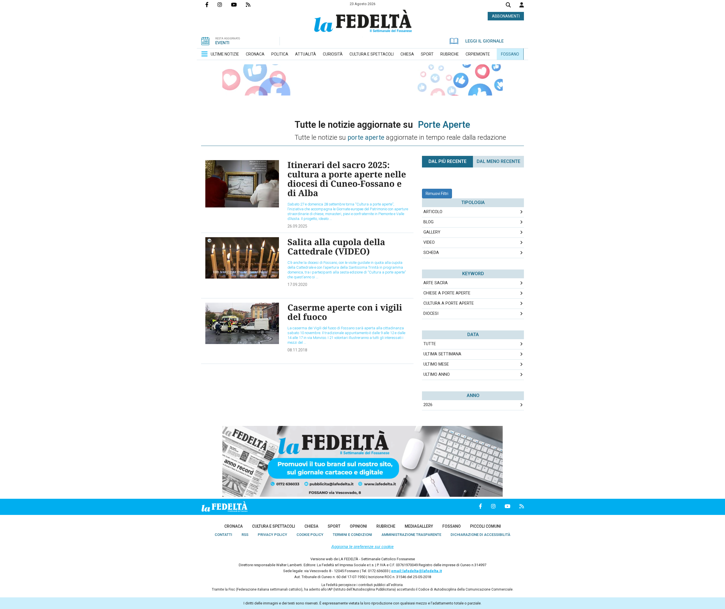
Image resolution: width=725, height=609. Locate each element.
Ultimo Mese (436, 364)
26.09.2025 (297, 226)
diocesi (430, 313)
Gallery (431, 232)
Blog (428, 222)
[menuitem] (225, 54)
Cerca (508, 5)
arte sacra (435, 283)
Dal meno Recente (498, 161)
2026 (427, 404)
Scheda (431, 252)
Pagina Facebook (211, 4)
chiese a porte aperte (446, 293)
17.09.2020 (297, 284)
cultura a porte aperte (448, 303)
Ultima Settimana (442, 354)
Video (429, 242)
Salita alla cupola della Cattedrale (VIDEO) (336, 246)
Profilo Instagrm (224, 4)
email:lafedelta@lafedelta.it (416, 571)
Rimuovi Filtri (437, 193)
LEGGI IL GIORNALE (484, 41)
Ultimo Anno (436, 374)
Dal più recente (447, 161)
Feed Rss (252, 4)
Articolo (432, 211)
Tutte (429, 343)
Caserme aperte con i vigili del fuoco (344, 312)
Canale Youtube (238, 4)
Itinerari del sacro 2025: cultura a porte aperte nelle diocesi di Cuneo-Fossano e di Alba (346, 179)
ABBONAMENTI (506, 16)
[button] (521, 5)
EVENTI (222, 42)
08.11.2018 (297, 350)
